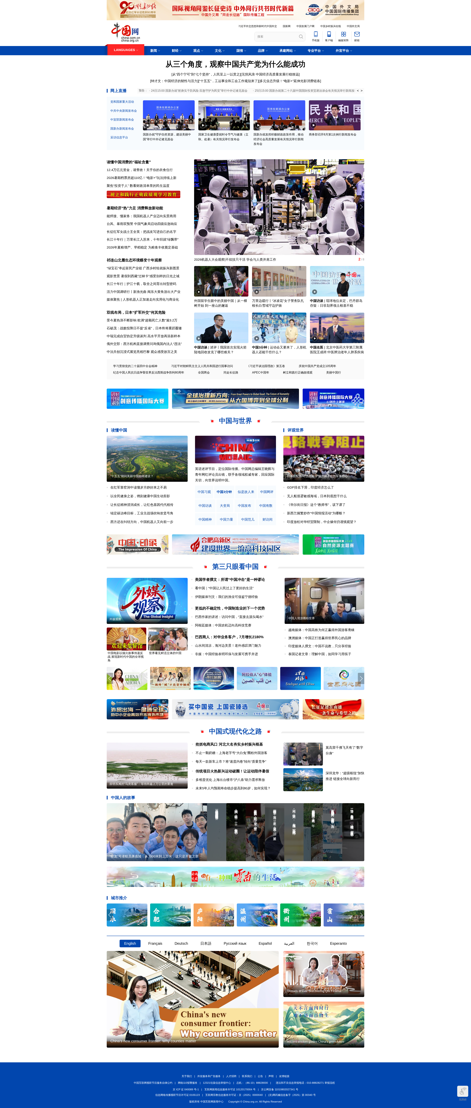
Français (155, 943)
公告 (260, 1076)
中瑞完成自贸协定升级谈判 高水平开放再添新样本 (143, 336)
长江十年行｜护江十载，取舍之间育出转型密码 (141, 284)
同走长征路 (231, 372)
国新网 (287, 26)
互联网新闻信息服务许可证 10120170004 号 (230, 1089)
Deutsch (181, 943)
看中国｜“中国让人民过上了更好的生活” (224, 588)
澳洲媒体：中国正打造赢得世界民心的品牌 (319, 638)
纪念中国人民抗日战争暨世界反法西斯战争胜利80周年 (148, 372)
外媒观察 (115, 619)
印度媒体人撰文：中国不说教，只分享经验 (319, 646)
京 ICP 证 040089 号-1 (186, 1089)
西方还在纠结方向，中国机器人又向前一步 (141, 522)
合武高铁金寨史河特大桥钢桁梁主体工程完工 (227, 259)
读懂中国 (119, 430)
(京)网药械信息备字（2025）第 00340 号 (292, 1094)
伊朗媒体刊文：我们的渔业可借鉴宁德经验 (226, 597)
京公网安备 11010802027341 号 (279, 1089)
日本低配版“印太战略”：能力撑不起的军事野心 (317, 476)
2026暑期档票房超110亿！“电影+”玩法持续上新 (141, 178)
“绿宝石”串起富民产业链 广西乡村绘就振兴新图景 (143, 268)
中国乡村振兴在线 (330, 26)
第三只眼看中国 (235, 566)
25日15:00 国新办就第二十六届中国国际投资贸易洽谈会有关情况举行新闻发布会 (307, 90)
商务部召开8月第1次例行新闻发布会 (332, 134)
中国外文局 (353, 26)
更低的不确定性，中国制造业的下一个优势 (230, 608)
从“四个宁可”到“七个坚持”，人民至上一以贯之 (206, 74)
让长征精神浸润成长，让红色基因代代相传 (141, 505)
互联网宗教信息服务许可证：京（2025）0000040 (234, 1094)
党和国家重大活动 (122, 101)
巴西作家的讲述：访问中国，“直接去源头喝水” (229, 617)
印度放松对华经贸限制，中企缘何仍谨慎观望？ (322, 522)
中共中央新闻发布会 (123, 110)
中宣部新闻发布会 (122, 119)
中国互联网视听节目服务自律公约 (153, 1082)
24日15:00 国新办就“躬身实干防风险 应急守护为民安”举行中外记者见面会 (199, 90)
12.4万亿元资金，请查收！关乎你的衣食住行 (140, 170)
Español (265, 943)
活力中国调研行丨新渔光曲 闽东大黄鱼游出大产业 (143, 292)
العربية (289, 943)
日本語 (205, 943)
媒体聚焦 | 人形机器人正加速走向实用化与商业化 (143, 299)
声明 (271, 1076)
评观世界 (296, 430)
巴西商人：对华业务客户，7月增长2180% (229, 637)
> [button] (362, 91)
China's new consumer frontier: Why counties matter (153, 1041)
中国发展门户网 (305, 26)
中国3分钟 (259, 347)
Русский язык (235, 943)
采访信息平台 (119, 137)
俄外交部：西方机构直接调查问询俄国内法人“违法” (144, 344)
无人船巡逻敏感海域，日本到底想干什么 (317, 496)
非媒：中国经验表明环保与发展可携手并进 (226, 654)
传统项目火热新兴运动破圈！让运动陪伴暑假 (232, 771)
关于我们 (187, 1076)
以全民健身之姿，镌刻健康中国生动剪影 (140, 496)
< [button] (358, 91)
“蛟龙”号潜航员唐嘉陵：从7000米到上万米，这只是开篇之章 (154, 856)
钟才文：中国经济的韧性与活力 (174, 81)
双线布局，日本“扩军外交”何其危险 (136, 312)
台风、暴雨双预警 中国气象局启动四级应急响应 (142, 224)
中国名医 (316, 347)
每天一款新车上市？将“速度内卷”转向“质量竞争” (231, 761)
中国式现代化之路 (235, 731)
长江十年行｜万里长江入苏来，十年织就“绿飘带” (142, 239)
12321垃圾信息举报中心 (217, 1082)
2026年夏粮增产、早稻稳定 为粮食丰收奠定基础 (142, 247)
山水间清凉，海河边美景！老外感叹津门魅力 (228, 645)
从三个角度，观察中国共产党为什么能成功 (235, 64)
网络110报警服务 (187, 1082)
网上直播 (118, 90)
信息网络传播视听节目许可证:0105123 (177, 1094)
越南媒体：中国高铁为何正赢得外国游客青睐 (321, 630)
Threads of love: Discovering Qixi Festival (314, 991)
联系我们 (247, 1076)
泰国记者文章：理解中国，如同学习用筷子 (319, 654)
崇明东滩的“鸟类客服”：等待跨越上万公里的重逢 (141, 783)
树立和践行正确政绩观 (297, 372)
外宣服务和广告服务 (209, 1076)
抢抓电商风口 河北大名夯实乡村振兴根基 (229, 744)
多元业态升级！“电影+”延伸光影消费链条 (290, 81)
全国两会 (204, 372)
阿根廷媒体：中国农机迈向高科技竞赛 (223, 625)
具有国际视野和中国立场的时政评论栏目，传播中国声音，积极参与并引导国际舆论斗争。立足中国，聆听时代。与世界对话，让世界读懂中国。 (235, 474)
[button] (361, 206)
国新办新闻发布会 (122, 128)
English (130, 943)
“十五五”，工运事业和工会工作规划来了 (228, 81)
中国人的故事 (123, 797)
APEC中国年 (260, 372)
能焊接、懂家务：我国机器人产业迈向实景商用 (141, 216)
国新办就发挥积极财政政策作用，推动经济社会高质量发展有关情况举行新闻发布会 (279, 139)
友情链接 (284, 1076)
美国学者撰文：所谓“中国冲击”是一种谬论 (230, 579)
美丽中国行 (333, 372)
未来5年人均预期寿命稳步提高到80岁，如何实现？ (233, 788)
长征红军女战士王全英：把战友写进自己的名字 (141, 232)
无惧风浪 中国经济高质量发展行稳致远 (270, 74)
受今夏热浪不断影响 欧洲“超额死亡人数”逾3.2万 (142, 320)
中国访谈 (316, 301)
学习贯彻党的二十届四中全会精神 (135, 366)
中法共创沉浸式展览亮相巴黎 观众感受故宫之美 (142, 352)
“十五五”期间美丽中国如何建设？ (131, 476)
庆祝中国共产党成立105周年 (317, 366)
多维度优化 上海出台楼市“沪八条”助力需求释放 (230, 780)
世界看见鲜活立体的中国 (165, 653)
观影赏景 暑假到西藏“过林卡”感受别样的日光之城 (143, 276)
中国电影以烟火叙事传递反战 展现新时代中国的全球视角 (126, 656)
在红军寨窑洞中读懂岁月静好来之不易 (138, 487)
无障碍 (463, 1099)
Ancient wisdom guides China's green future (315, 1041)
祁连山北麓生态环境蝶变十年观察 (134, 260)
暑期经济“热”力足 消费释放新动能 (135, 208)
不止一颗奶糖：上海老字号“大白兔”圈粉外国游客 (231, 753)
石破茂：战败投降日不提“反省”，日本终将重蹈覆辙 (144, 328)
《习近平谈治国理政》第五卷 (266, 366)
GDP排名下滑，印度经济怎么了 (310, 487)
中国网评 (266, 492)
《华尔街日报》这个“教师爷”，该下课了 (316, 505)
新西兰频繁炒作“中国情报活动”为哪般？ (316, 513)
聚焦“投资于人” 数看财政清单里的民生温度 (138, 186)
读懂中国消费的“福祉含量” (129, 162)
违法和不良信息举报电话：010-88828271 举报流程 (305, 1082)
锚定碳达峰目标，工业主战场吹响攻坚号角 (141, 513)
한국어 (312, 943)
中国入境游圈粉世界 (301, 618)
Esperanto (338, 943)
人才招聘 (231, 1076)
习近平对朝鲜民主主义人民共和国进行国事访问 (202, 366)
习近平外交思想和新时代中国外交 (257, 26)
